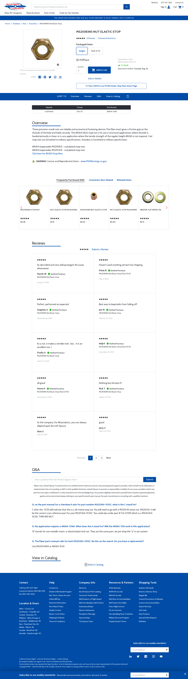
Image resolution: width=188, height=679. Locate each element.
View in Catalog (113, 96)
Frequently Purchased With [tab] (71, 180)
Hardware (16, 23)
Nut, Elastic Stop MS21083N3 (123, 210)
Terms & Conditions (57, 621)
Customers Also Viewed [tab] (101, 180)
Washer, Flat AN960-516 (150, 210)
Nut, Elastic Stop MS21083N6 (63, 210)
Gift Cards (143, 610)
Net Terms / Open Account (59, 595)
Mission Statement (86, 610)
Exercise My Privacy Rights (46, 659)
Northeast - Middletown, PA (30, 621)
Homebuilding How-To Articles (121, 614)
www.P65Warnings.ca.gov (94, 161)
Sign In (164, 7)
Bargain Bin (143, 595)
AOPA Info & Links (116, 591)
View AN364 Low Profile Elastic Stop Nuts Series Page (112, 86)
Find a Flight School (116, 606)
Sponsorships (84, 618)
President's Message (87, 614)
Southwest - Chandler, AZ (29, 612)
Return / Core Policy (57, 614)
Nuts (24, 23)
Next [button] (166, 207)
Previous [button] (21, 207)
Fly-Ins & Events (115, 610)
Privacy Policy (67, 661)
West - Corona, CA (26, 609)
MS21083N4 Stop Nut (30, 210)
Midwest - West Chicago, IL (29, 618)
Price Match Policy (56, 606)
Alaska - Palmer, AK (26, 627)
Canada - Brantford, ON (28, 630)
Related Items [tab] (124, 180)
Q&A (99, 96)
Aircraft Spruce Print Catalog (90, 591)
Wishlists (154, 3)
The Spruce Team (86, 621)
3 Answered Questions (107, 38)
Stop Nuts (33, 23)
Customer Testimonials (88, 595)
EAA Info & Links (115, 595)
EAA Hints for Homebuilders (120, 599)
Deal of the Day (145, 606)
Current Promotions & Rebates (151, 599)
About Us (82, 588)
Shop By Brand (33, 13)
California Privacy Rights (27, 659)
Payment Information (57, 603)
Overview (75, 96)
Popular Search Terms (117, 621)
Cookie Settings (62, 659)
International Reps (86, 606)
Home (7, 23)
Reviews (88, 96)
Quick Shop (34, 222)
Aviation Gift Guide (146, 588)
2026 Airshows (115, 588)
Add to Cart (101, 70)
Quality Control (55, 610)
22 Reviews (90, 38)
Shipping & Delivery (56, 618)
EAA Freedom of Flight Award (90, 599)
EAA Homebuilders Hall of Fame (91, 603)
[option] (42, 49)
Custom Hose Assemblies (149, 603)
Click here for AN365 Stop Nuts (47, 153)
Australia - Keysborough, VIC (30, 633)
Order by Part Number (69, 13)
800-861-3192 (39, 591)
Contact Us (179, 3)
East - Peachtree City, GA (29, 624)
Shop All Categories (13, 13)
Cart (178, 7)
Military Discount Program (119, 618)
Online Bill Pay (54, 599)
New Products (144, 614)
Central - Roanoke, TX (27, 615)
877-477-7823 (166, 3)
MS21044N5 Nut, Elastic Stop (93, 210)
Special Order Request (147, 618)
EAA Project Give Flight (117, 603)
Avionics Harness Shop (148, 591)
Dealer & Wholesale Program (60, 591)
